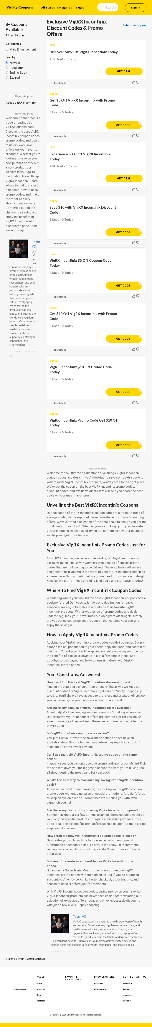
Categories (64, 7)
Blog (39, 995)
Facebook (127, 983)
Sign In (135, 7)
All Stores (48, 7)
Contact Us (42, 1001)
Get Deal (124, 71)
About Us (41, 989)
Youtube (127, 1001)
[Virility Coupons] (20, 7)
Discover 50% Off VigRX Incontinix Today (83, 52)
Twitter (126, 989)
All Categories (100, 989)
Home (39, 983)
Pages (80, 7)
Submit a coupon (134, 25)
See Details (59, 83)
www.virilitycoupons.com (65, 951)
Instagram (127, 995)
